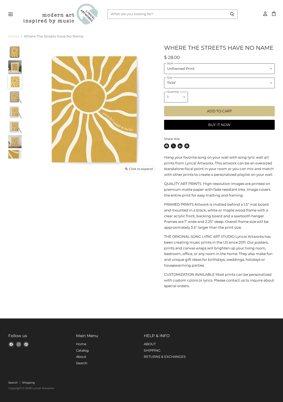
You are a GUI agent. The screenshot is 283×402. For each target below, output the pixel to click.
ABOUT (150, 344)
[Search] (232, 14)
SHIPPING (152, 350)
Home (13, 36)
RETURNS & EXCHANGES (165, 357)
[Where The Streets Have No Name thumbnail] (15, 67)
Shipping (28, 382)
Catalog (82, 350)
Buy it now (219, 125)
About (81, 357)
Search (81, 363)
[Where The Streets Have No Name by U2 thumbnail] (15, 52)
